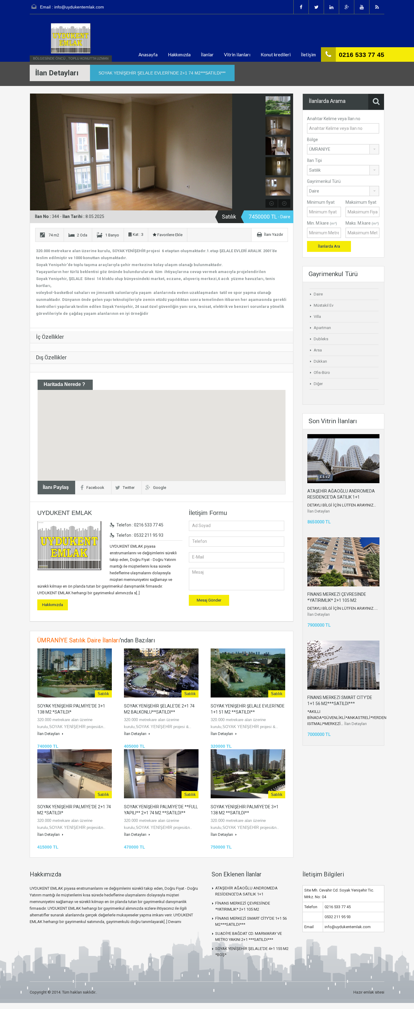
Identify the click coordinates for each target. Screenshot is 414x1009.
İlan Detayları (49, 733)
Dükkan (320, 361)
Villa (317, 316)
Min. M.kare (322, 223)
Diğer (318, 383)
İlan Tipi (314, 160)
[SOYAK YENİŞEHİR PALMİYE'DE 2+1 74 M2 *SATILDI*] (74, 773)
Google (159, 487)
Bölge (312, 139)
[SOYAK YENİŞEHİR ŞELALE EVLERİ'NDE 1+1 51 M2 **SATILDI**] (248, 672)
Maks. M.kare (362, 223)
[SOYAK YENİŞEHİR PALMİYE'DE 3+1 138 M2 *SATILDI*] (74, 672)
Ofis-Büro (322, 372)
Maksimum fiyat (361, 202)
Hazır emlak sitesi (368, 992)
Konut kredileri (276, 54)
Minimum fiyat (321, 202)
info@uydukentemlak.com (79, 7)
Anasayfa (148, 54)
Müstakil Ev (323, 305)
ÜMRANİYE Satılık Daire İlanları (78, 640)
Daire (318, 294)
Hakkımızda (179, 54)
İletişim (308, 54)
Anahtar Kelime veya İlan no (333, 118)
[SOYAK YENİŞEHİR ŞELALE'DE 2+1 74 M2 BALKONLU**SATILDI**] (161, 672)
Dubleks (321, 339)
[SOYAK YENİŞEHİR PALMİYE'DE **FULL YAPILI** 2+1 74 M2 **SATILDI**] (161, 773)
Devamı (174, 921)
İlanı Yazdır (273, 234)
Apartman (322, 327)
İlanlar (207, 54)
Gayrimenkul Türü (324, 181)
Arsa (318, 350)
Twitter (129, 487)
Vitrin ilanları (237, 54)
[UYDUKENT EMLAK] (70, 38)
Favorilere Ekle (169, 234)
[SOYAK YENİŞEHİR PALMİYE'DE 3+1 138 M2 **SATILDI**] (248, 773)
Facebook (95, 487)
